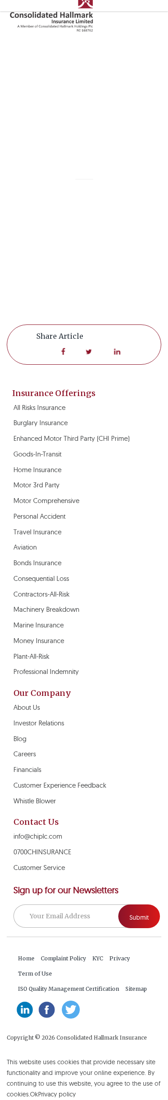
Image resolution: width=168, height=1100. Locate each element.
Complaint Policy (63, 958)
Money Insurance (38, 640)
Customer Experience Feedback (59, 785)
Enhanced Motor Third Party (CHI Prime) (71, 438)
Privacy (119, 958)
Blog (19, 738)
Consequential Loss (41, 578)
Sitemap (136, 988)
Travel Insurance (37, 532)
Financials (27, 769)
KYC (97, 958)
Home (26, 958)
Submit (139, 917)
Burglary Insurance (40, 422)
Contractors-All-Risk (41, 594)
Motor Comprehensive (46, 500)
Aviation (25, 547)
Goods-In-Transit (37, 454)
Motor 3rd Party (36, 485)
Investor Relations (38, 723)
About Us (26, 707)
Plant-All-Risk (31, 656)
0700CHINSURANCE (42, 852)
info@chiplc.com (37, 836)
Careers (24, 754)
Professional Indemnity (46, 671)
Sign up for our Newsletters (65, 890)
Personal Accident (39, 516)
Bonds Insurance (37, 563)
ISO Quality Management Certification (68, 988)
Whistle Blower (34, 801)
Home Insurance (37, 469)
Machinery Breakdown (46, 609)
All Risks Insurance (39, 407)
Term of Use (35, 973)
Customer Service (39, 867)
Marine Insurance (38, 625)
